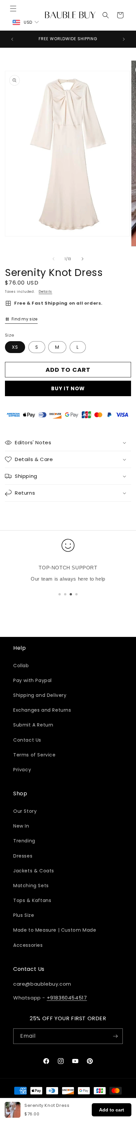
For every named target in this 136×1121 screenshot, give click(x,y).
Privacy (22, 769)
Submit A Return (33, 725)
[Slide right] (82, 259)
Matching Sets (31, 885)
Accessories (28, 945)
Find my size (25, 319)
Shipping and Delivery (40, 695)
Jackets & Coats (33, 870)
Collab (21, 665)
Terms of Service (34, 755)
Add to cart (111, 1109)
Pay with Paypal (32, 680)
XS (15, 347)
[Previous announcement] (12, 39)
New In (21, 826)
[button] (13, 8)
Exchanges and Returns (42, 710)
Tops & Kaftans (32, 900)
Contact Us (27, 740)
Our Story (25, 811)
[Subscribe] (115, 1036)
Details (45, 291)
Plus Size (23, 915)
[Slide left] (53, 259)
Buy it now (68, 388)
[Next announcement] (124, 39)
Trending (24, 840)
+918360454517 (67, 997)
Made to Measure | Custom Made (54, 930)
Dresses (22, 856)
